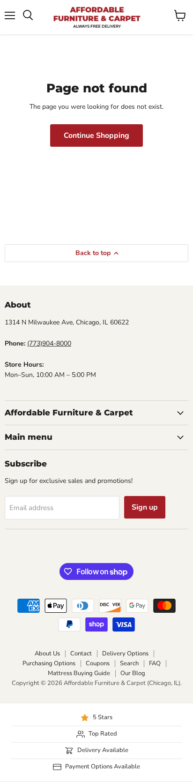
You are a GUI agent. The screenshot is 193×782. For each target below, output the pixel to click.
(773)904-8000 (49, 343)
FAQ (155, 663)
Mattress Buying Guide (79, 673)
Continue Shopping (96, 135)
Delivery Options (125, 653)
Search (129, 663)
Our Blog (132, 673)
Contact (81, 653)
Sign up (145, 507)
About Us (47, 653)
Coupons (98, 663)
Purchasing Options (48, 663)
